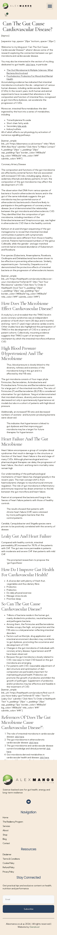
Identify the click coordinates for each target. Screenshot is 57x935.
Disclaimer (7, 854)
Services (6, 826)
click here (30, 64)
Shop (5, 834)
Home (5, 817)
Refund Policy (8, 867)
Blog (4, 839)
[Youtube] (28, 801)
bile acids (22, 126)
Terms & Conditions (11, 858)
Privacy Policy (8, 871)
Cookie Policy (8, 863)
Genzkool (34, 927)
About (5, 830)
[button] (49, 6)
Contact (6, 843)
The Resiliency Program (13, 821)
